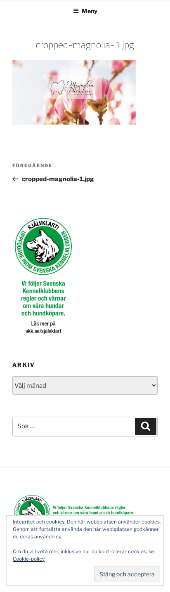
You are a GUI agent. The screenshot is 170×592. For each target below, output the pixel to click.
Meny (89, 10)
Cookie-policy (29, 559)
